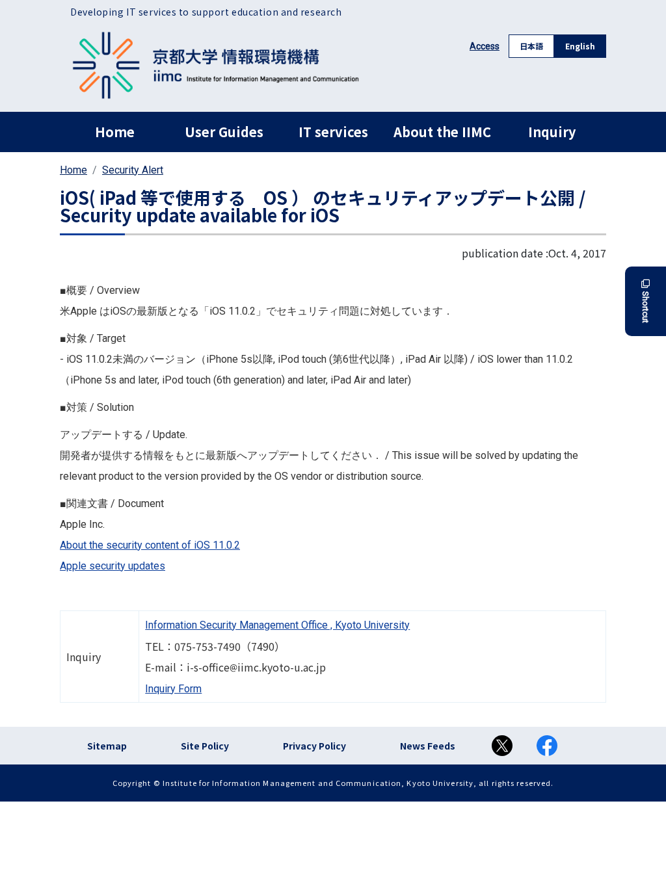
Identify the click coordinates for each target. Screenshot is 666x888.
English (580, 45)
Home (115, 131)
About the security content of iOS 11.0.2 (150, 545)
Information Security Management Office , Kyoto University (277, 625)
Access (485, 46)
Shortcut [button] (645, 307)
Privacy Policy (314, 745)
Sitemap (107, 745)
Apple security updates (112, 566)
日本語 (531, 45)
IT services (333, 131)
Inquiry (552, 131)
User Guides (224, 131)
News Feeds (427, 745)
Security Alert (132, 170)
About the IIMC (442, 131)
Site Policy (205, 745)
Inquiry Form (173, 689)
